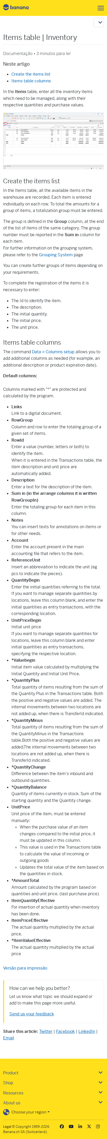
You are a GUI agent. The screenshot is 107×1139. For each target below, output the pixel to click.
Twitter (45, 1031)
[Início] (20, 8)
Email (8, 1038)
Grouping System (56, 255)
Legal (7, 1126)
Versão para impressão (25, 968)
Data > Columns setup (54, 352)
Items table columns (31, 81)
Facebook (65, 1031)
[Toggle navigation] (99, 8)
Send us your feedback (31, 1014)
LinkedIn (86, 1031)
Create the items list (30, 74)
